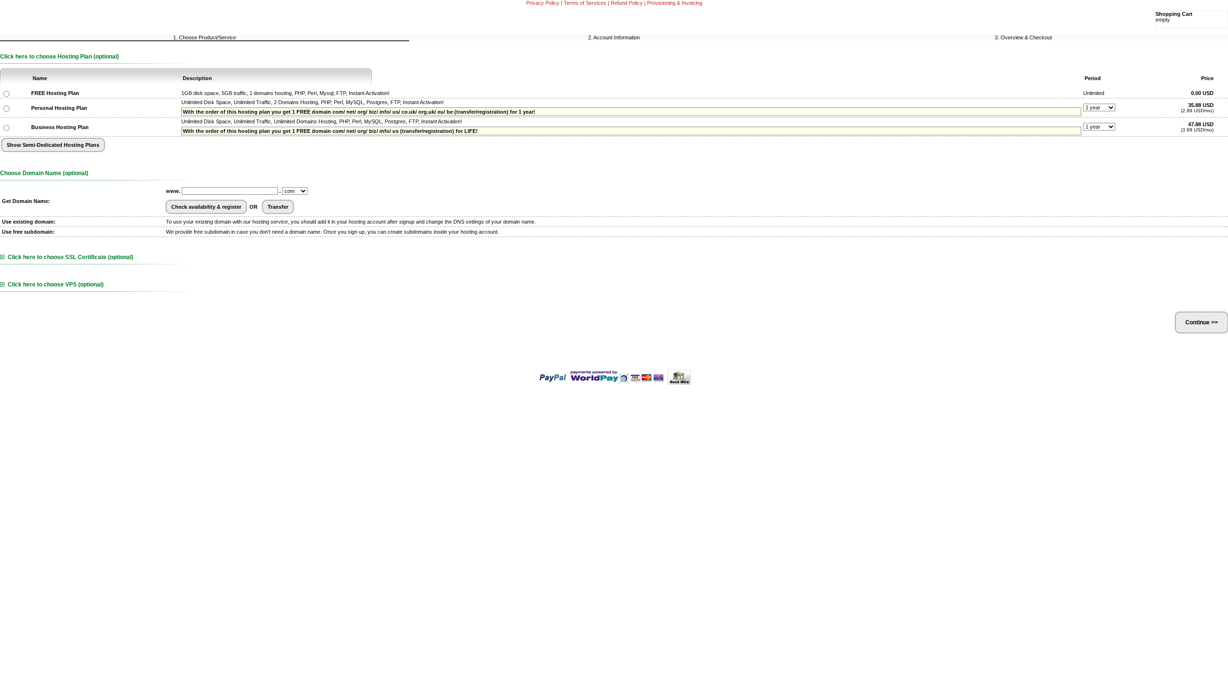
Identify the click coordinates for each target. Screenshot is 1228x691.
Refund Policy (627, 3)
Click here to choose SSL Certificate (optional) (70, 257)
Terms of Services (585, 3)
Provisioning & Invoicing (674, 3)
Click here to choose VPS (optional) (56, 284)
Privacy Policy (542, 3)
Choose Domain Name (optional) (44, 173)
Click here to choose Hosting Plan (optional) (59, 56)
